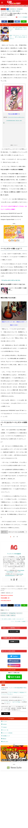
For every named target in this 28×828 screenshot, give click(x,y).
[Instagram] (14, 580)
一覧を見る (5, 713)
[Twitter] (11, 580)
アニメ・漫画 (3, 5)
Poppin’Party (12, 613)
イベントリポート (20, 5)
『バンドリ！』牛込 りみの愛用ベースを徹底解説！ (18, 621)
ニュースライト (7, 701)
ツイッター (5, 721)
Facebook (5, 724)
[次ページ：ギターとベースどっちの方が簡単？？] (14, 533)
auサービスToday (16, 701)
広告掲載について (14, 641)
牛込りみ (3, 615)
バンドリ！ (20, 613)
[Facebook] (17, 580)
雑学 (9, 5)
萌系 (8, 615)
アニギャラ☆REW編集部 (22, 17)
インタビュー (13, 5)
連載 (25, 5)
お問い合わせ (5, 741)
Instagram (5, 727)
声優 (7, 5)
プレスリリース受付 (14, 631)
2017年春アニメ (5, 613)
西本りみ (13, 615)
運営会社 (4, 738)
